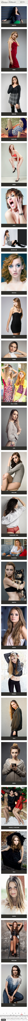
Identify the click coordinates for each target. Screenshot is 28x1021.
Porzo (14, 694)
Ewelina (14, 139)
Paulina (14, 492)
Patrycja (14, 250)
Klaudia (14, 558)
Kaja (14, 783)
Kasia (14, 647)
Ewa (14, 69)
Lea (14, 448)
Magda (14, 292)
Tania (14, 359)
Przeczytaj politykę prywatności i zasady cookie (17, 1019)
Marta (14, 25)
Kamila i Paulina (14, 827)
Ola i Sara (14, 403)
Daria (14, 916)
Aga (14, 225)
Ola (14, 738)
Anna (14, 184)
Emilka (14, 114)
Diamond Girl (14, 535)
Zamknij (3, 1019)
